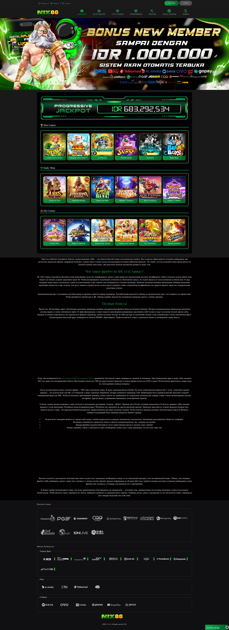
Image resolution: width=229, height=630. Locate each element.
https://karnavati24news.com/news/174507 (78, 378)
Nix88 (109, 624)
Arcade (152, 14)
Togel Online (169, 14)
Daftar (171, 3)
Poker (186, 14)
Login (186, 3)
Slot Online (99, 14)
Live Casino (118, 14)
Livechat (67, 3)
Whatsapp (44, 3)
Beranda (82, 14)
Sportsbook (136, 14)
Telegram (56, 3)
